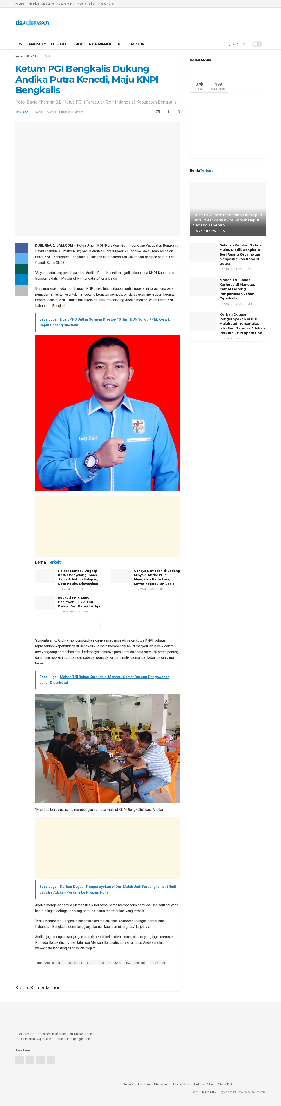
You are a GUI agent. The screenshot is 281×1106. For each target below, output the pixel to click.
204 (249, 304)
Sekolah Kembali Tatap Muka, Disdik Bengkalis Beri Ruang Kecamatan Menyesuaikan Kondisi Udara (240, 254)
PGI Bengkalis (136, 962)
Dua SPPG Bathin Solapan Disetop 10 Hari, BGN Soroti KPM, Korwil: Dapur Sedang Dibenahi (227, 220)
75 (81, 589)
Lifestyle (59, 44)
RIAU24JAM (209, 1092)
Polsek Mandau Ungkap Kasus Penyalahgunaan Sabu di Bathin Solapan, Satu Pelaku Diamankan (78, 577)
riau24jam (158, 962)
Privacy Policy (105, 3)
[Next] (111, 626)
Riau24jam (37, 44)
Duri (47, 56)
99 (86, 611)
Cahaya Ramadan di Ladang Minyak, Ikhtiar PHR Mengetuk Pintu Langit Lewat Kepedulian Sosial (157, 577)
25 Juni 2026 (68, 589)
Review (77, 44)
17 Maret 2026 (145, 589)
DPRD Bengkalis (131, 44)
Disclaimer (48, 3)
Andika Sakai (54, 962)
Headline (104, 962)
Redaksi (20, 3)
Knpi (118, 962)
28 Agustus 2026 (205, 231)
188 (160, 589)
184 (223, 231)
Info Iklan (33, 3)
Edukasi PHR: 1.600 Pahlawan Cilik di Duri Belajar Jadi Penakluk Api (79, 602)
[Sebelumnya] (103, 626)
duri (90, 962)
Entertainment (100, 44)
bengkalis (75, 962)
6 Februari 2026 (70, 611)
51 (248, 338)
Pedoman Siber (86, 3)
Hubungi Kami (65, 3)
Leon (25, 112)
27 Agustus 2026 (232, 269)
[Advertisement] (107, 526)
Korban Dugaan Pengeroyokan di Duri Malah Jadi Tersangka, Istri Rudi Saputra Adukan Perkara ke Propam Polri (242, 323)
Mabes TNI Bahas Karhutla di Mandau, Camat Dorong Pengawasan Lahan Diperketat (237, 289)
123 (249, 269)
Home (19, 44)
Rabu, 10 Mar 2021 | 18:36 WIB (54, 112)
